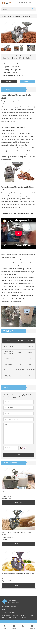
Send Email (9, 81)
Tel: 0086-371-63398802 (8, 612)
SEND (18, 454)
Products (11, 16)
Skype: (3, 609)
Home (4, 16)
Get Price (27, 81)
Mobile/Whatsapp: (13, 601)
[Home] (6, 3)
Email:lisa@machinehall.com (9, 606)
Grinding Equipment (22, 16)
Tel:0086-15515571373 (24, 2)
